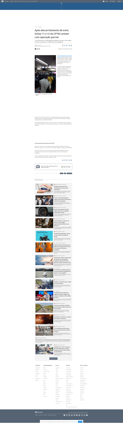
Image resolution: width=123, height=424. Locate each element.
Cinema (44, 373)
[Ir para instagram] (113, 1)
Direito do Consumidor (59, 378)
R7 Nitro (44, 387)
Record (30, 1)
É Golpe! (57, 383)
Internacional (58, 389)
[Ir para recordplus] (77, 415)
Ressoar (81, 394)
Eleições (15, 1)
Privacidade (45, 415)
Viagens (44, 392)
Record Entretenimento (83, 383)
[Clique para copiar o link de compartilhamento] (71, 45)
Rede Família (82, 392)
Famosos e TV (45, 378)
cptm (65, 173)
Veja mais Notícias (53, 358)
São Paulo (36, 45)
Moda (44, 383)
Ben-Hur (67, 380)
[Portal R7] (2, 1)
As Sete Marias (68, 373)
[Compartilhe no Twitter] (62, 45)
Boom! (67, 382)
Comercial (81, 371)
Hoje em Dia (68, 398)
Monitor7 (57, 392)
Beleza (44, 367)
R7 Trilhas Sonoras (83, 378)
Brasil (56, 369)
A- (39, 49)
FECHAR (80, 421)
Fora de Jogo (37, 373)
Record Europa (82, 385)
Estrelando (45, 376)
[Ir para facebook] (110, 1)
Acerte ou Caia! (68, 367)
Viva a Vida (45, 396)
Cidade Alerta (68, 389)
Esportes (23, 1)
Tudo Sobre (57, 403)
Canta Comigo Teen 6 (69, 385)
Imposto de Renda (58, 387)
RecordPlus (82, 376)
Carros (57, 373)
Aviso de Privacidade (74, 421)
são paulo (61, 173)
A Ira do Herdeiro (68, 369)
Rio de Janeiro (58, 396)
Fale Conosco (40, 415)
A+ (37, 49)
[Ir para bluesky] (64, 415)
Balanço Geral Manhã (69, 376)
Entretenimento (47, 365)
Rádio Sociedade (82, 380)
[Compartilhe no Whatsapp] (68, 45)
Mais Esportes (37, 378)
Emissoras (81, 373)
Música (44, 385)
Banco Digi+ (82, 367)
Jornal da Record (68, 399)
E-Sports (36, 371)
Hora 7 (57, 385)
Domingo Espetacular (69, 392)
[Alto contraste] (35, 49)
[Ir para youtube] (87, 415)
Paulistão (36, 380)
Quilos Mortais (68, 403)
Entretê (19, 1)
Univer (81, 396)
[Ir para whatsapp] (84, 415)
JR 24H (27, 1)
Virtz (44, 394)
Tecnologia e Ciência (59, 401)
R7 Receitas (45, 389)
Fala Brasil (67, 396)
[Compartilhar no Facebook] (64, 45)
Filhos (44, 380)
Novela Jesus (68, 401)
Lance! (36, 376)
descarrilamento (69, 173)
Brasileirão (37, 369)
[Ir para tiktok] (79, 415)
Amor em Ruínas (68, 371)
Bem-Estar (45, 369)
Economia (57, 380)
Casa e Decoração (46, 371)
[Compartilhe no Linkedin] (66, 45)
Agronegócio (58, 367)
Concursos (57, 376)
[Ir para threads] (74, 415)
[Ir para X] (112, 1)
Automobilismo (37, 367)
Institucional (84, 365)
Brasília (11, 1)
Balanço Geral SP (68, 378)
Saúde (57, 399)
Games (44, 382)
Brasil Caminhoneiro (69, 383)
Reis (66, 405)
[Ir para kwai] (72, 415)
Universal (81, 398)
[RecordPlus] (105, 1)
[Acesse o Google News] (69, 45)
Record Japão (82, 387)
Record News (34, 1)
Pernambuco (58, 394)
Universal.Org (82, 399)
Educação (57, 382)
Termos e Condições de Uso (52, 415)
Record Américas (82, 382)
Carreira (81, 369)
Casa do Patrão (68, 387)
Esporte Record (68, 394)
